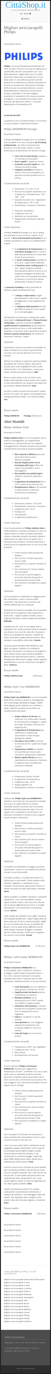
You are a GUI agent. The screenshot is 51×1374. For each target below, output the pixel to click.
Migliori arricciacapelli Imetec (17, 1318)
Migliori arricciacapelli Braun (16, 1303)
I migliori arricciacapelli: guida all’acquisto (20, 1272)
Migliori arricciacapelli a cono (17, 1282)
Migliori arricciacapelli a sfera (17, 1285)
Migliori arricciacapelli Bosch (16, 1306)
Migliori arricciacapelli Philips (17, 1315)
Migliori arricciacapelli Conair (17, 1312)
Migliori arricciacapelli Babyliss (17, 1309)
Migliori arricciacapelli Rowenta (18, 1294)
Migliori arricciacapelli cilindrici (18, 1321)
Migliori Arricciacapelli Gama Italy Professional (24, 1279)
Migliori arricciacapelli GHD (16, 1300)
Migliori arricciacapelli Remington (18, 1297)
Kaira (33, 1368)
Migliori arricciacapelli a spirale (18, 1288)
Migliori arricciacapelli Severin (17, 1291)
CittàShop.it (25, 5)
